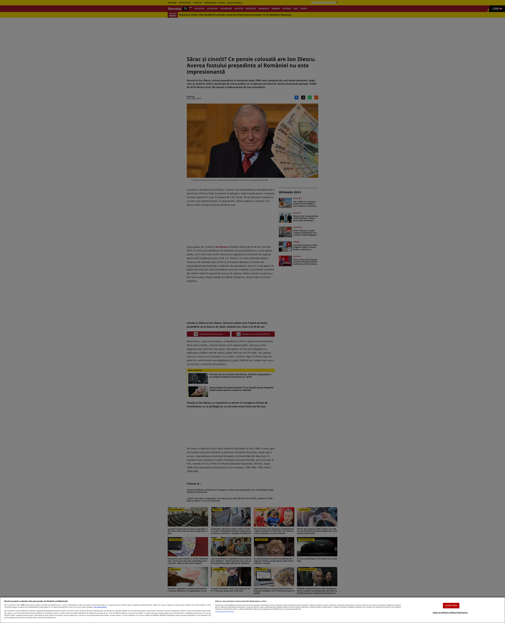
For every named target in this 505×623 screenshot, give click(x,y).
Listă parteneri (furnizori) (224, 612)
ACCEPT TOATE (451, 605)
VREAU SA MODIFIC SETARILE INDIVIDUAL (450, 612)
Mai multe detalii (100, 607)
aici (200, 613)
